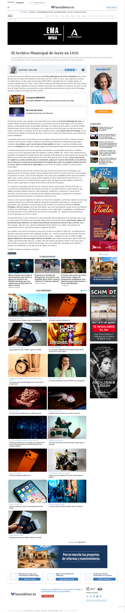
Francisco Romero (14, 287)
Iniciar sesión (111, 7)
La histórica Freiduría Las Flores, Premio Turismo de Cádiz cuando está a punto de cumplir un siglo (107, 153)
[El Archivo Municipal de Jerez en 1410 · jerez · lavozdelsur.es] (62, 7)
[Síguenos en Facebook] (100, 596)
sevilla (67, 16)
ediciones (10, 19)
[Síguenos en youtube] (97, 596)
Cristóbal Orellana (28, 70)
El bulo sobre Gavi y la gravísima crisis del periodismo (106, 129)
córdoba (90, 16)
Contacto (37, 610)
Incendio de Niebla (60, 12)
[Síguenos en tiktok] (94, 596)
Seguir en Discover (40, 2)
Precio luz (32, 12)
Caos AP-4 (70, 12)
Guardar (79, 69)
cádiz (62, 16)
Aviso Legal (44, 610)
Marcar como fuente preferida (97, 600)
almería (112, 16)
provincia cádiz (55, 16)
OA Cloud (74, 610)
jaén (96, 16)
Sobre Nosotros (29, 610)
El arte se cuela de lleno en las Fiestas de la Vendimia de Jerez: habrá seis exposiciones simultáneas (107, 136)
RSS (61, 610)
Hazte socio (48, 596)
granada (84, 16)
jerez (47, 16)
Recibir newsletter (104, 579)
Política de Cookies (53, 610)
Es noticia (24, 12)
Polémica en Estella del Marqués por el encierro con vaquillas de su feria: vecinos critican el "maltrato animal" (47, 278)
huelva (78, 16)
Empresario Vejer (81, 12)
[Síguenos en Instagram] (90, 596)
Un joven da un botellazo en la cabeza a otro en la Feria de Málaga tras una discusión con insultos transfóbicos (107, 161)
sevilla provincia (103, 16)
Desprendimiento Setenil (45, 12)
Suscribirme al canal (67, 579)
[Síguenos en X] (87, 596)
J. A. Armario (64, 285)
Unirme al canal (29, 579)
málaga (73, 16)
